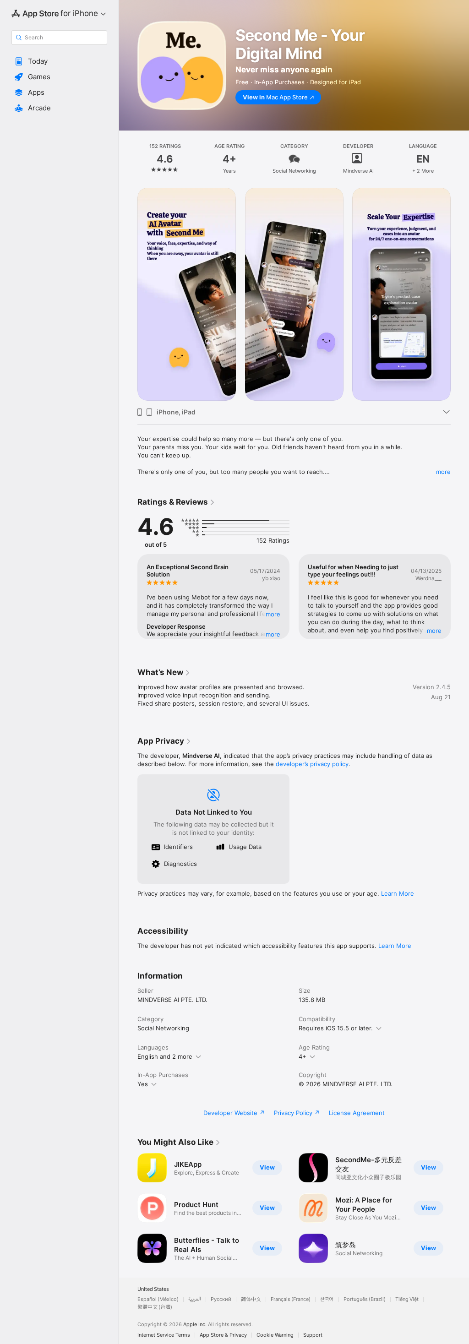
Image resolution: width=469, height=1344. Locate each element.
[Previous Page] (128, 159)
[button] (59, 61)
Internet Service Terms (163, 1335)
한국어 (327, 1299)
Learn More (397, 893)
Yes (142, 1084)
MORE (273, 614)
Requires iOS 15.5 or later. (336, 1028)
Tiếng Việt (407, 1299)
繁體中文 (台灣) (154, 1307)
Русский (221, 1299)
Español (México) (158, 1299)
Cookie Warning (275, 1335)
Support (312, 1335)
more (443, 471)
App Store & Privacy (223, 1335)
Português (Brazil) (365, 1299)
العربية (194, 1299)
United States (153, 1289)
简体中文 (251, 1299)
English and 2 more (164, 1056)
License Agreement (357, 1112)
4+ (302, 1056)
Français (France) (291, 1299)
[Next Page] (459, 159)
